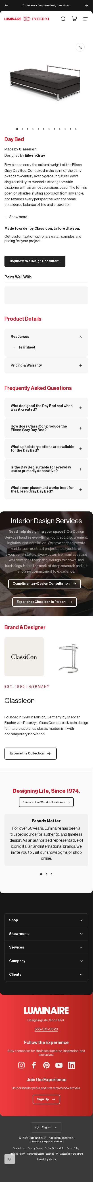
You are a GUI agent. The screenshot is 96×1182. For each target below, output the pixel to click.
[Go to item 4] (33, 129)
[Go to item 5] (38, 129)
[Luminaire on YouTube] (59, 1065)
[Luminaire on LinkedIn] (71, 1065)
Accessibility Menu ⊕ (46, 1159)
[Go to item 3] (27, 129)
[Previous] (6, 5)
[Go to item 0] (17, 129)
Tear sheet (26, 347)
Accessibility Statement (71, 1154)
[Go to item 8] (54, 129)
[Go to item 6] (43, 129)
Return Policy (73, 1148)
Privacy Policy (35, 1148)
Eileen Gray (35, 155)
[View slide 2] (46, 874)
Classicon (27, 149)
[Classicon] (46, 656)
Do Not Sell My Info (54, 1148)
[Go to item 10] (65, 129)
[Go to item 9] (60, 129)
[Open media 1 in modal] (80, 47)
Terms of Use (19, 1148)
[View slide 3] (51, 874)
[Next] (86, 5)
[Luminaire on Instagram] (21, 1065)
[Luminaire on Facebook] (34, 1065)
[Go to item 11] (70, 129)
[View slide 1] (41, 874)
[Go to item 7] (49, 129)
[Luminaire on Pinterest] (46, 1065)
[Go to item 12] (76, 129)
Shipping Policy (17, 1154)
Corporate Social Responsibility (42, 1154)
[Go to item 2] (22, 129)
